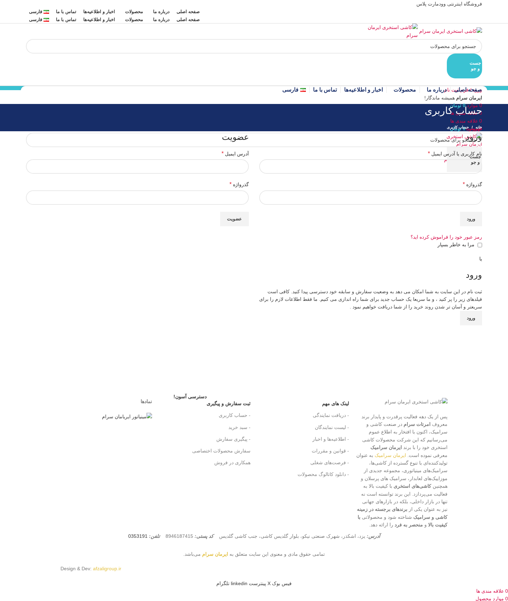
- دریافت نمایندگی (331, 415)
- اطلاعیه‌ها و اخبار (330, 439)
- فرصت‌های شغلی (329, 462)
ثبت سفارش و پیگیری (212, 402)
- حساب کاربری (235, 415)
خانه (479, 127)
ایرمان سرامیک (390, 455)
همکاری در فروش (232, 462)
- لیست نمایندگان (332, 427)
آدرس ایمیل (235, 153)
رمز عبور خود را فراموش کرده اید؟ (446, 237)
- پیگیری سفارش (233, 439)
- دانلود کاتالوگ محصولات (323, 474)
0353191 (138, 536)
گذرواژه (472, 184)
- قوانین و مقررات (330, 451)
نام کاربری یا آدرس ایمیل (455, 153)
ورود (471, 218)
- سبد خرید (239, 427)
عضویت (234, 218)
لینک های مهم (335, 403)
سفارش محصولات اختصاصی (221, 451)
